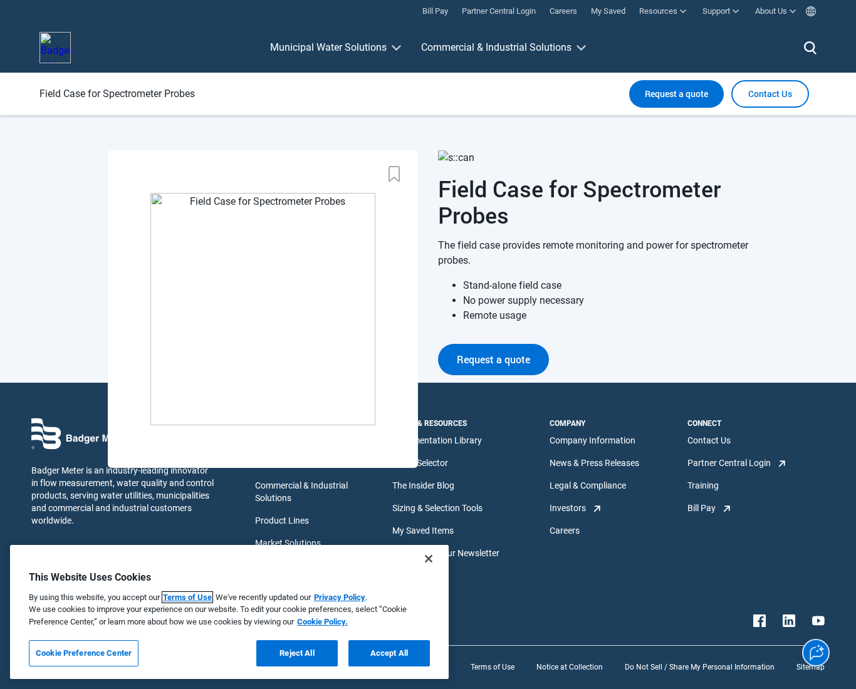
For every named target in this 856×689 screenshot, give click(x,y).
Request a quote (676, 94)
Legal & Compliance (588, 485)
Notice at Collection (569, 667)
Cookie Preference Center (84, 653)
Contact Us (709, 440)
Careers (565, 531)
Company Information (592, 440)
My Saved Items (423, 531)
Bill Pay (701, 508)
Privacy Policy (339, 597)
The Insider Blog (423, 485)
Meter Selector (420, 463)
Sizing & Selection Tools (437, 508)
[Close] (428, 558)
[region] (229, 612)
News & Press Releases (594, 463)
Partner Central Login (729, 463)
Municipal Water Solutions (328, 47)
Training (703, 485)
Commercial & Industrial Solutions (496, 47)
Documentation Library (437, 440)
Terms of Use (492, 667)
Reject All (296, 653)
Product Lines (282, 520)
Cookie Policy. (322, 621)
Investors (568, 508)
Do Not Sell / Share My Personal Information (700, 667)
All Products (278, 440)
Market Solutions (288, 543)
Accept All (389, 653)
